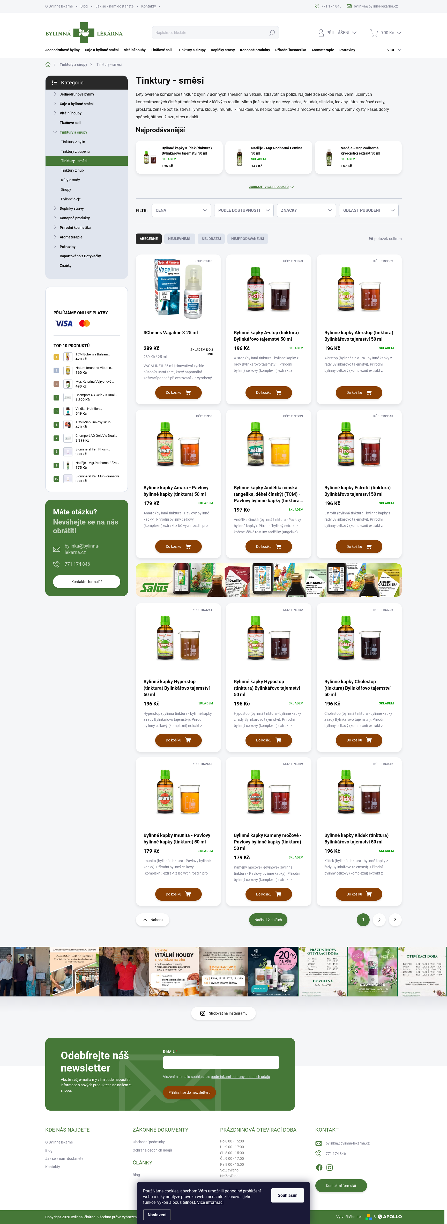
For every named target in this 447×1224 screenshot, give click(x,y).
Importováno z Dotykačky (80, 256)
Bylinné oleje (71, 199)
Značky (65, 266)
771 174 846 (77, 564)
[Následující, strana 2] (379, 919)
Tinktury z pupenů (75, 151)
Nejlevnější (179, 239)
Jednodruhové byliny (77, 94)
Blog (84, 6)
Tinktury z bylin (73, 142)
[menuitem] (63, 50)
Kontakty (148, 6)
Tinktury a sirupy (73, 132)
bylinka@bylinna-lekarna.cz (82, 549)
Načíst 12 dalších (268, 920)
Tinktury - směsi (74, 161)
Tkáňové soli (70, 123)
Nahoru (157, 920)
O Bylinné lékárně (59, 6)
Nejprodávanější (247, 239)
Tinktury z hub (72, 170)
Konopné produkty (75, 218)
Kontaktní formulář (86, 582)
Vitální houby (70, 113)
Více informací (210, 1202)
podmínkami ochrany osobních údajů (240, 1077)
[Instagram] (329, 1166)
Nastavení (157, 1214)
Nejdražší (211, 239)
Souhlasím (287, 1195)
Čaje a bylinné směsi (77, 104)
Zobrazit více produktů (269, 187)
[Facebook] (319, 1166)
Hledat (272, 33)
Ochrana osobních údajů (152, 1150)
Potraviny (68, 247)
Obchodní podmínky (149, 1142)
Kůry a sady (70, 180)
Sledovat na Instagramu (228, 1013)
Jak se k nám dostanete (114, 6)
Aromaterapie (71, 237)
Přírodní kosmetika (75, 227)
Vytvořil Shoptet (349, 1217)
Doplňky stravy (72, 208)
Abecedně (149, 239)
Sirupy (66, 189)
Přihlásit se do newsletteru (189, 1092)
